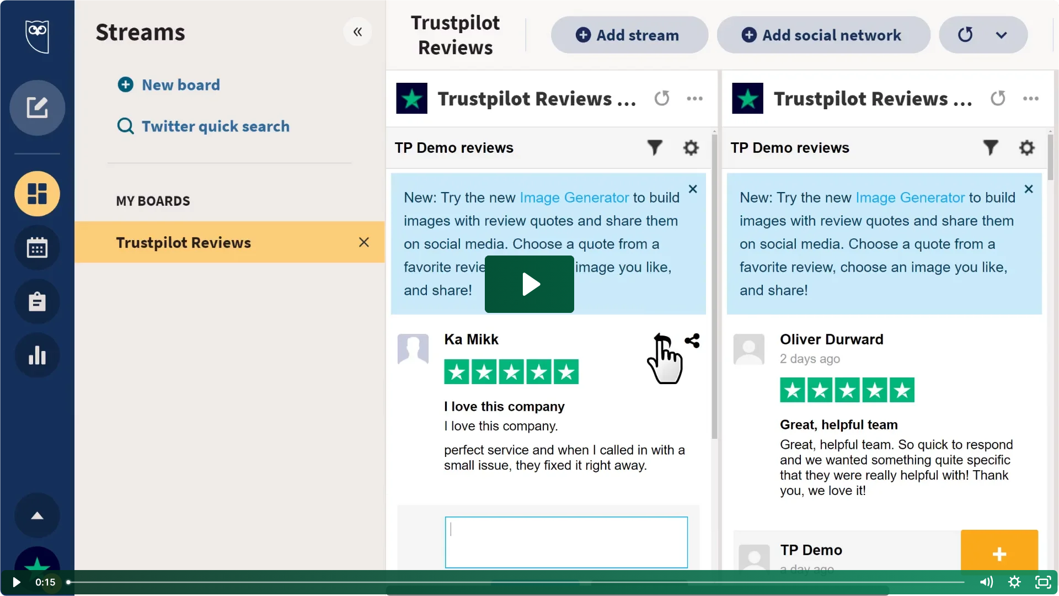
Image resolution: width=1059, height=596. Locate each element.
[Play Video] (16, 582)
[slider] (516, 582)
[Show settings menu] (1014, 582)
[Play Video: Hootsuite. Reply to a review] (530, 284)
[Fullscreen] (1043, 582)
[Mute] (985, 582)
